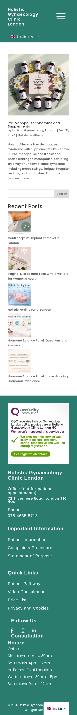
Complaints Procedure (30, 547)
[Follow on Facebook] (12, 630)
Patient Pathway (24, 583)
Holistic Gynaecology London (34, 130)
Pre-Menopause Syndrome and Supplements (34, 125)
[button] (56, 708)
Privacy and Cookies (28, 608)
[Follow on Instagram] (23, 630)
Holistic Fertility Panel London (29, 310)
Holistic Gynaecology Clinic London (23, 17)
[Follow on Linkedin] (34, 630)
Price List (17, 600)
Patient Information (27, 539)
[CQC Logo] (25, 415)
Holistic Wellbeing (31, 135)
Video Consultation (27, 592)
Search (62, 194)
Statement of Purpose (30, 556)
